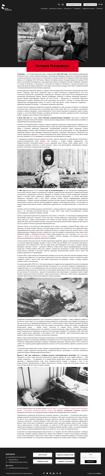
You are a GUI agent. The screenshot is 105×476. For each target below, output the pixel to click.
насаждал (47, 143)
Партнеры (99, 8)
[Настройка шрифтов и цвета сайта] (63, 4)
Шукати (53, 4)
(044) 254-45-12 (13, 459)
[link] (43, 462)
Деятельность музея (55, 8)
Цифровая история (88, 8)
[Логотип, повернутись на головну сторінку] (7, 7)
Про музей (44, 8)
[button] (43, 455)
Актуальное (67, 8)
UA (99, 4)
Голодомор (76, 8)
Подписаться (90, 461)
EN (102, 4)
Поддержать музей (90, 4)
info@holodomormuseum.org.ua (18, 462)
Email (90, 454)
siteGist (98, 473)
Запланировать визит (73, 4)
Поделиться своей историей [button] (65, 455)
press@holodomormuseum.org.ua (18, 468)
